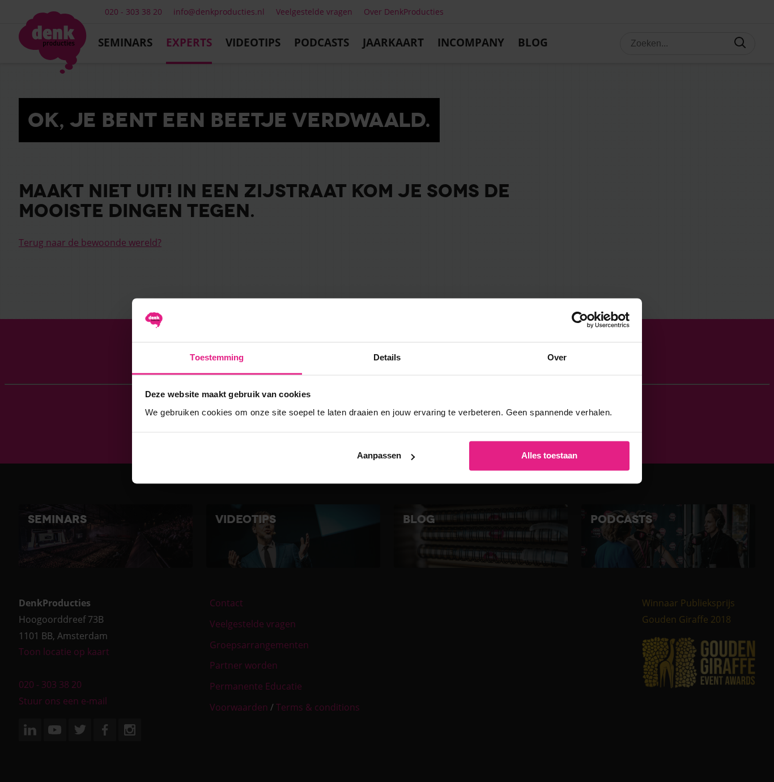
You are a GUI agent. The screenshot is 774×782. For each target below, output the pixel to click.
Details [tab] (387, 357)
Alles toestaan (549, 456)
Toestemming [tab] (217, 357)
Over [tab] (557, 357)
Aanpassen (379, 456)
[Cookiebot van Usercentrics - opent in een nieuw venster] (580, 320)
